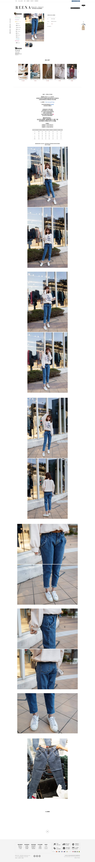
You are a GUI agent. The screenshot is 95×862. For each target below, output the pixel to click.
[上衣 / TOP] (18, 24)
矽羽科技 (78, 857)
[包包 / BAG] (18, 37)
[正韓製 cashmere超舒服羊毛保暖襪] (60, 78)
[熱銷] (18, 16)
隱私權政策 (33, 848)
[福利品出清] (18, 41)
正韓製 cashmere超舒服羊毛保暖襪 (59, 79)
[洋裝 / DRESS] (18, 25)
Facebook (46, 847)
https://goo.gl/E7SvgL (49, 102)
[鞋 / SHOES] (18, 31)
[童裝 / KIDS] (18, 43)
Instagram (46, 848)
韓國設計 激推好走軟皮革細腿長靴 (47, 79)
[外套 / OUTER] (18, 29)
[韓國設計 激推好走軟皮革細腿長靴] (47, 78)
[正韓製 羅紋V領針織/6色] (72, 78)
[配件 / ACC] (18, 33)
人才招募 (20, 848)
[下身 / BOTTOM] (18, 27)
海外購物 (26, 848)
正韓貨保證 (20, 847)
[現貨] (18, 18)
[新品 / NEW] (18, 22)
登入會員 (40, 848)
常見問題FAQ (33, 847)
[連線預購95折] (18, 20)
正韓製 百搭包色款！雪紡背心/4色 (35, 79)
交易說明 (52, 104)
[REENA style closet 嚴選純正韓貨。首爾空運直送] (29, 10)
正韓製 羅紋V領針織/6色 (72, 79)
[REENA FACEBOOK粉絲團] (76, 1)
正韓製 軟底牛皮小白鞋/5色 (23, 79)
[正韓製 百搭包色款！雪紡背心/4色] (35, 78)
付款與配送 (26, 847)
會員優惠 (40, 847)
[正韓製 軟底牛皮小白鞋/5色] (23, 78)
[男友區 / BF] (18, 39)
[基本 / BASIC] (18, 35)
